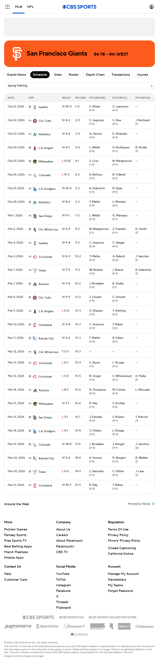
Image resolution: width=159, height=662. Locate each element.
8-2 (66, 202)
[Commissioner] (101, 625)
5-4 (66, 324)
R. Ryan (117, 188)
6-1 (65, 363)
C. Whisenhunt (122, 376)
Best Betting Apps (18, 546)
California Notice (120, 554)
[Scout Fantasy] (144, 626)
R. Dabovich (97, 188)
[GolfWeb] (79, 635)
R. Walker (141, 458)
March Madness (16, 552)
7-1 (65, 403)
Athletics (45, 134)
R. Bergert (119, 458)
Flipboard (63, 608)
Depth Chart (95, 75)
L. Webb (94, 147)
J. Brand (117, 270)
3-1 (65, 417)
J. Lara (139, 471)
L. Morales (119, 202)
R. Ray (93, 403)
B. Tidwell (118, 175)
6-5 (66, 229)
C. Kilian (94, 107)
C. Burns (94, 363)
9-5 (66, 297)
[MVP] (124, 625)
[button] (7, 6)
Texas (42, 270)
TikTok (61, 580)
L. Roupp (118, 363)
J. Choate (95, 297)
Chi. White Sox (48, 230)
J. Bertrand (142, 120)
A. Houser (95, 458)
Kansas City (46, 338)
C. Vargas (118, 243)
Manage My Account (123, 574)
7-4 (66, 283)
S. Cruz (93, 161)
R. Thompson (97, 390)
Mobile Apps (13, 558)
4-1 (65, 147)
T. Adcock (141, 417)
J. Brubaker (96, 283)
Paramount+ (65, 546)
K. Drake (118, 283)
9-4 (66, 243)
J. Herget (118, 444)
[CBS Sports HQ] (71, 617)
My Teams (115, 585)
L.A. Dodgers (47, 189)
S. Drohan (118, 403)
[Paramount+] (74, 625)
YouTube (62, 574)
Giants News (16, 75)
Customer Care (15, 580)
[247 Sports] (18, 625)
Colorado (45, 175)
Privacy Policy (118, 535)
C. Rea (116, 120)
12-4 (66, 188)
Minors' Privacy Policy (124, 541)
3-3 (65, 352)
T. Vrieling (118, 311)
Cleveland (45, 325)
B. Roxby (141, 147)
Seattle (43, 107)
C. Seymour (96, 120)
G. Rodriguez (121, 147)
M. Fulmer (119, 390)
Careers (62, 535)
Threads (62, 602)
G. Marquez (120, 215)
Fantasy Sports (15, 535)
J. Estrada (95, 417)
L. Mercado (142, 390)
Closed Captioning (122, 548)
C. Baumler (96, 471)
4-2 (66, 120)
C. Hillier (118, 471)
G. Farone (95, 134)
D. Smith (141, 229)
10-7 (66, 485)
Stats (58, 75)
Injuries (142, 75)
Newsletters (117, 580)
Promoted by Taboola (139, 503)
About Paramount (69, 541)
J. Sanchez (142, 256)
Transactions (121, 75)
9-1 (65, 215)
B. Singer (95, 376)
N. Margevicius (122, 161)
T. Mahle (94, 202)
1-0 (65, 376)
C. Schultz (118, 297)
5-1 (65, 431)
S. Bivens (118, 417)
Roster (74, 75)
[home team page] (35, 107)
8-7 (65, 390)
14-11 (66, 444)
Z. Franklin (119, 229)
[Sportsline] (47, 626)
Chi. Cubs (45, 121)
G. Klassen (96, 311)
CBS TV (62, 552)
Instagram (63, 585)
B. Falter (117, 338)
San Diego (45, 216)
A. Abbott (118, 256)
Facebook (63, 591)
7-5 (66, 270)
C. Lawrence (120, 107)
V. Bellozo (95, 175)
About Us (63, 529)
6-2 (66, 134)
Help (7, 574)
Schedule (40, 75)
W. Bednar (96, 270)
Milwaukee (46, 161)
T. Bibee (117, 324)
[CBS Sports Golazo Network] (113, 617)
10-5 (67, 107)
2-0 (65, 311)
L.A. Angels (46, 148)
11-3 (65, 175)
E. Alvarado (119, 134)
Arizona (44, 284)
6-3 (66, 256)
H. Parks (140, 376)
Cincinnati (45, 257)
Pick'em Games (15, 529)
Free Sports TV (15, 541)
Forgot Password (120, 591)
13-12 (66, 161)
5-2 (66, 338)
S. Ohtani (95, 431)
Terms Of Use (118, 529)
